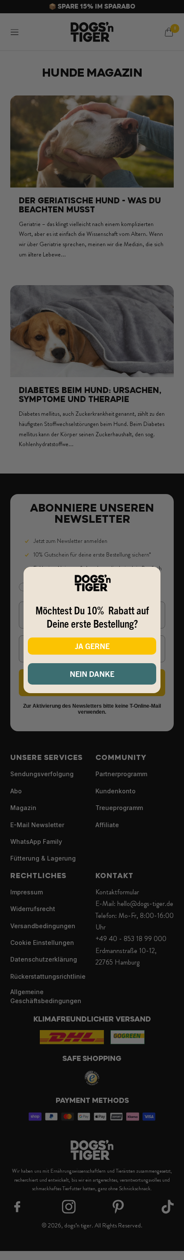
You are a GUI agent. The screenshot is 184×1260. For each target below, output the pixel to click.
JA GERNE (92, 646)
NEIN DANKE (92, 674)
